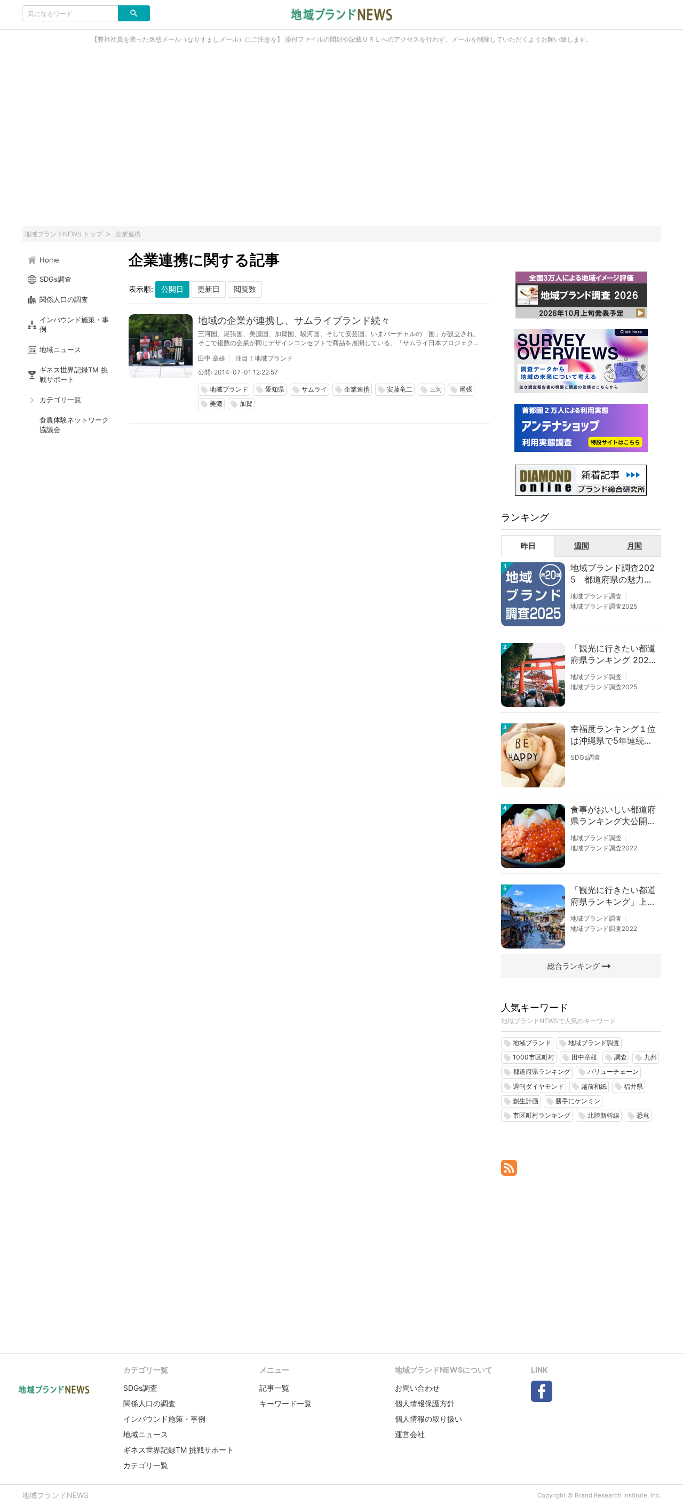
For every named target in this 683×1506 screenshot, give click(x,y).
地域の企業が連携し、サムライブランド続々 (294, 320)
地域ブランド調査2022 (603, 848)
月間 (634, 545)
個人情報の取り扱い (428, 1418)
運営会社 (410, 1434)
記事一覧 (274, 1387)
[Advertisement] (341, 141)
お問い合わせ (417, 1387)
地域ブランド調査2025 (603, 606)
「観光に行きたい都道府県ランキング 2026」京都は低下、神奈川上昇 (613, 654)
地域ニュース (145, 1434)
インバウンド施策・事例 (164, 1418)
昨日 (528, 545)
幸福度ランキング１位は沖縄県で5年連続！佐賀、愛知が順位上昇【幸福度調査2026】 (613, 735)
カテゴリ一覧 (145, 1465)
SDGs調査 (585, 757)
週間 (581, 545)
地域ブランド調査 (596, 596)
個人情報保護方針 (425, 1403)
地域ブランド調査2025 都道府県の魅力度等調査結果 (612, 574)
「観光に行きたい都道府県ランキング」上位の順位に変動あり (613, 896)
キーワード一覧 (285, 1403)
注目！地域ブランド (264, 358)
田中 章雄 (211, 358)
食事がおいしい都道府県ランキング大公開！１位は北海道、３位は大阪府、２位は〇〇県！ (613, 815)
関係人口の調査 (149, 1403)
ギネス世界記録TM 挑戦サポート (178, 1449)
